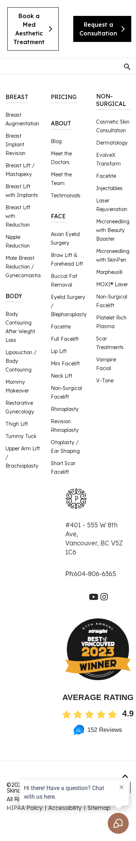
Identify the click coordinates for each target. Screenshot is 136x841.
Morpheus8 (109, 272)
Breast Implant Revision (15, 144)
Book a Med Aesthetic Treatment (29, 29)
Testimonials (66, 195)
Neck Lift (61, 376)
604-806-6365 (95, 574)
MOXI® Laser (112, 284)
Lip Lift (59, 351)
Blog (56, 141)
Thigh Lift (16, 424)
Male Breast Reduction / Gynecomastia (23, 267)
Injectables (109, 188)
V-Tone (105, 380)
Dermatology (112, 143)
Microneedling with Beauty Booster (112, 230)
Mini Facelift (65, 363)
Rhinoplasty (65, 409)
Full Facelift (65, 339)
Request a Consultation (98, 29)
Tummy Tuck (20, 436)
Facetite (61, 326)
